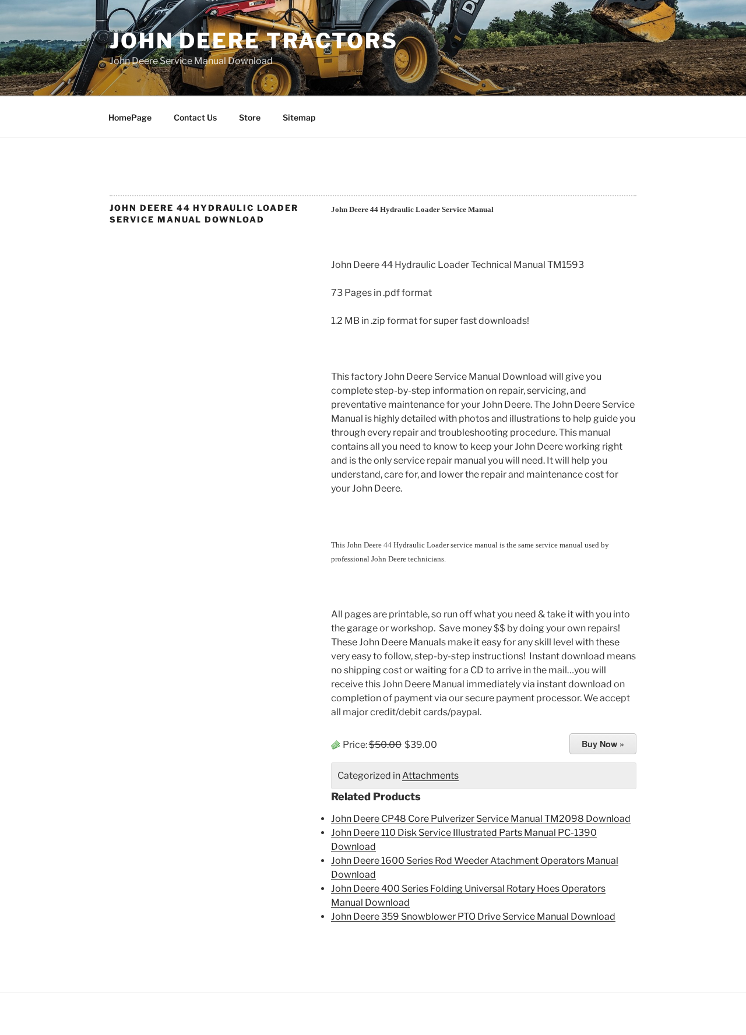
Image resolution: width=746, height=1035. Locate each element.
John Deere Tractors (254, 41)
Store (250, 117)
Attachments (430, 775)
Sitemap (299, 117)
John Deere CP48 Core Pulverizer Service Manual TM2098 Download (481, 818)
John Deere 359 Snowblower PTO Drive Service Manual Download (473, 916)
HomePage (130, 117)
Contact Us (195, 117)
